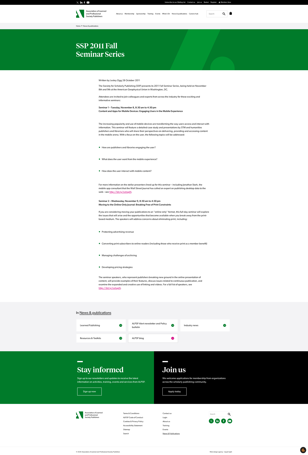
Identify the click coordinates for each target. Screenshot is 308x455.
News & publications (95, 313)
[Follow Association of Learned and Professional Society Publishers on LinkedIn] (81, 2)
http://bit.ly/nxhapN (120, 192)
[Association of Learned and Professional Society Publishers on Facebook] (84, 2)
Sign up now (89, 391)
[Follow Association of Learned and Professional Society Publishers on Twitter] (77, 3)
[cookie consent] (303, 450)
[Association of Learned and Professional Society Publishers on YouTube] (88, 2)
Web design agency (216, 452)
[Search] (223, 13)
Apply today (174, 391)
